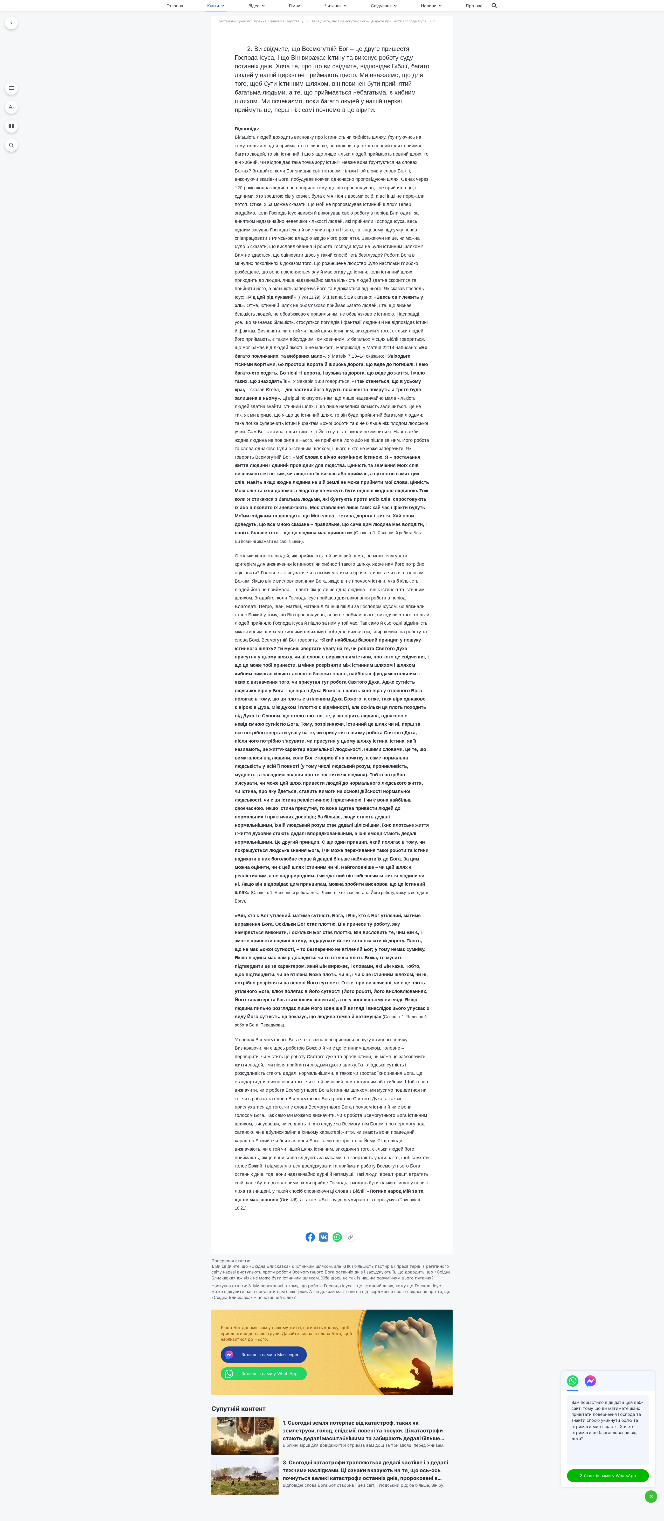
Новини (429, 5)
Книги (213, 5)
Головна (175, 5)
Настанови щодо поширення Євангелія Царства (259, 21)
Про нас (474, 5)
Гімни (294, 5)
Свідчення (381, 5)
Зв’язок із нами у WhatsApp (608, 1475)
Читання (333, 5)
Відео (254, 5)
